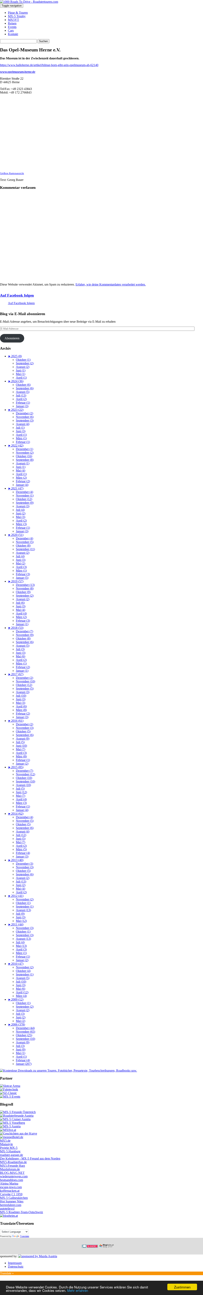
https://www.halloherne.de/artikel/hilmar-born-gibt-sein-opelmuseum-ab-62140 (49, 65)
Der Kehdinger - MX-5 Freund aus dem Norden (30, 1158)
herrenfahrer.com (10, 1205)
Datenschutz (15, 1266)
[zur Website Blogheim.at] (110, 1246)
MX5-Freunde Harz (12, 1165)
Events (12, 27)
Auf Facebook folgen (17, 295)
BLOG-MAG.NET (12, 1172)
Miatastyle (6, 1144)
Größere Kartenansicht (12, 173)
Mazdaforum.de (10, 1169)
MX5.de (5, 1140)
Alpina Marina (9, 1183)
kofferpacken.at (9, 1190)
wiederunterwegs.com (14, 1176)
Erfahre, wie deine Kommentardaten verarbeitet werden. (111, 284)
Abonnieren (12, 338)
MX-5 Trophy (17, 16)
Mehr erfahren (77, 1290)
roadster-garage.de (11, 1155)
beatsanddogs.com (11, 1180)
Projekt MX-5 (8, 1147)
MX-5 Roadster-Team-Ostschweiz (21, 1212)
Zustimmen (182, 1286)
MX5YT (13, 19)
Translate (24, 1236)
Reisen (12, 23)
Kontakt (13, 34)
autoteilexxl (7, 1208)
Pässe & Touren (18, 12)
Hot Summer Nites (11, 1201)
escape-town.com (11, 1187)
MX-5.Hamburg (10, 1151)
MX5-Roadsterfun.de (13, 1162)
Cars (11, 30)
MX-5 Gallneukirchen (14, 1197)
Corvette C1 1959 (11, 1194)
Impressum (15, 1263)
